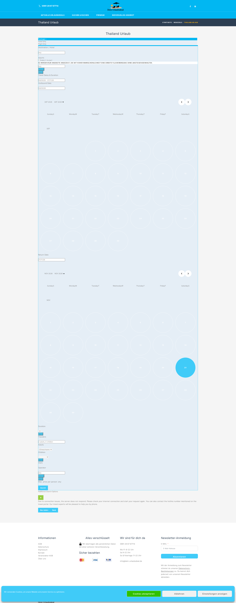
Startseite (167, 22)
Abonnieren (179, 556)
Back (54, 510)
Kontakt (41, 553)
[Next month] (188, 102)
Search (43, 488)
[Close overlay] (40, 497)
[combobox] (51, 52)
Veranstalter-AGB (45, 556)
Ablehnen (179, 593)
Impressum (42, 550)
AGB (40, 544)
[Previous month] (181, 102)
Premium (100, 15)
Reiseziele (178, 22)
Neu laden (44, 510)
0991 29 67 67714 (127, 544)
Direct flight (95, 61)
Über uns (42, 559)
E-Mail (164, 544)
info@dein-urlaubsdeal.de (131, 561)
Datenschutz (43, 547)
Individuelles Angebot (123, 15)
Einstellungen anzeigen (214, 593)
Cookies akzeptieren (144, 593)
